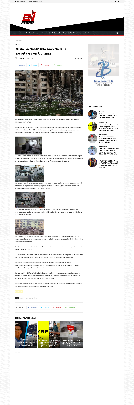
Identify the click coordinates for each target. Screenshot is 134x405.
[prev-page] (16, 351)
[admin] (16, 58)
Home (16, 40)
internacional (29, 298)
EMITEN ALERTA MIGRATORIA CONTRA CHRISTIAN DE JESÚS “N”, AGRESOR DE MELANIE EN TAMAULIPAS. (109, 151)
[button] (117, 33)
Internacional (71, 338)
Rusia (36, 298)
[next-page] (19, 351)
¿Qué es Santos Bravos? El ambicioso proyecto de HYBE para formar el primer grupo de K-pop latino (49, 343)
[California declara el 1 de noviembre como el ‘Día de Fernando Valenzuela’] (26, 334)
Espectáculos (48, 338)
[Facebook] (111, 1)
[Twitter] (116, 1)
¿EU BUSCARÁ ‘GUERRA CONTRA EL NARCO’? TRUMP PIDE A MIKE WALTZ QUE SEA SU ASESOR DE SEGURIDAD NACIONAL (109, 163)
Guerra (21, 40)
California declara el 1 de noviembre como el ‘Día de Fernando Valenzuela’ (25, 344)
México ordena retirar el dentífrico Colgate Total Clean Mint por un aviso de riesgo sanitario (71, 343)
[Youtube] (118, 1)
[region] (103, 72)
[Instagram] (113, 1)
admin (22, 58)
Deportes (26, 339)
